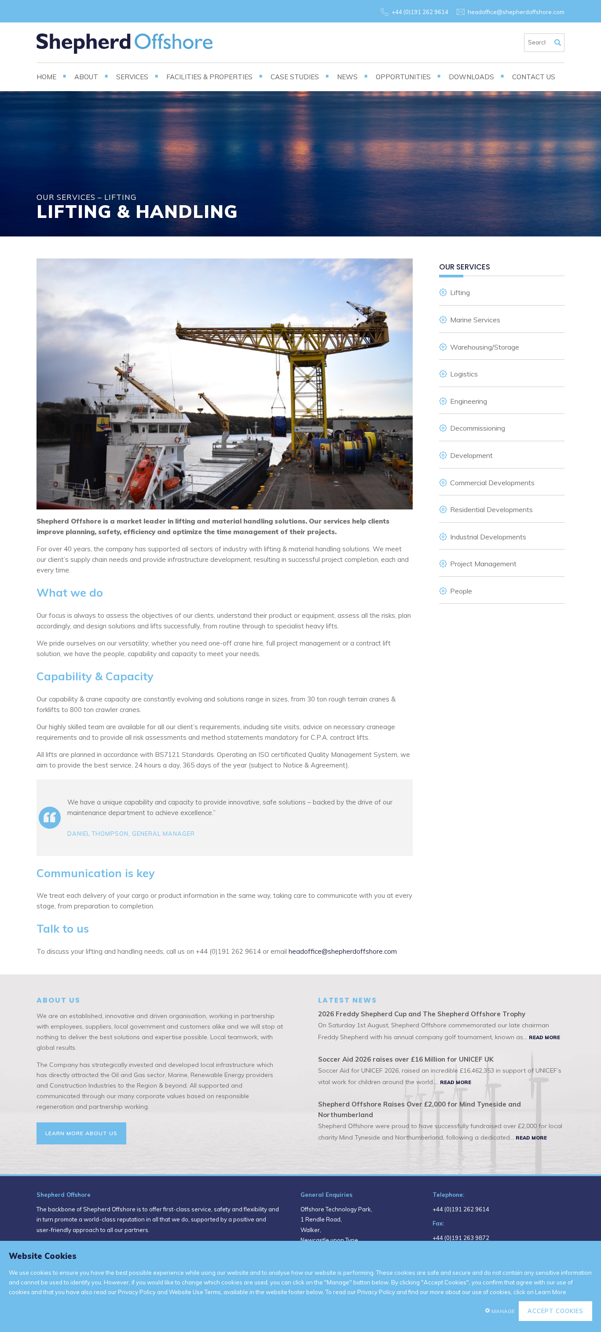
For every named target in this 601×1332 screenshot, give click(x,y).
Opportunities (403, 77)
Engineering (468, 401)
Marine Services (475, 319)
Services (132, 77)
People (461, 591)
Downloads (471, 77)
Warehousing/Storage (484, 347)
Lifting (460, 292)
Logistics (464, 373)
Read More (544, 1037)
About (86, 77)
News (347, 77)
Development (471, 455)
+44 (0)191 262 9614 (420, 11)
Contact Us (533, 77)
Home (46, 77)
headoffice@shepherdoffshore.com (516, 11)
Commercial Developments (492, 482)
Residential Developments (491, 509)
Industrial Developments (488, 536)
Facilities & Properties (209, 77)
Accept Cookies (555, 1310)
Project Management (483, 563)
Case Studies (295, 77)
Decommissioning (477, 428)
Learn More (550, 1291)
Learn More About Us (81, 1133)
